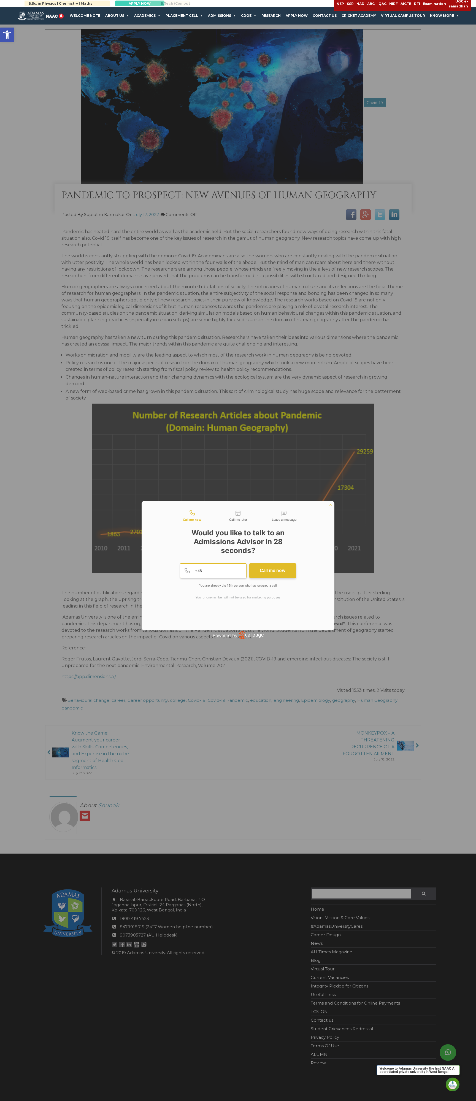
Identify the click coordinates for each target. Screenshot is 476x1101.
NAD (360, 4)
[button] (7, 35)
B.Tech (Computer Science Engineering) (74, 3)
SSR (350, 4)
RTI (417, 4)
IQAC (381, 4)
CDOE (246, 16)
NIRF (393, 4)
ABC (371, 4)
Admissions (219, 16)
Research (271, 16)
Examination (434, 4)
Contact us (325, 16)
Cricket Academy (359, 16)
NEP (340, 4)
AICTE (406, 4)
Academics (145, 16)
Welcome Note (85, 16)
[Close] (330, 504)
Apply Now (297, 16)
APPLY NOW (154, 3)
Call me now (272, 570)
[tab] (192, 516)
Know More (442, 16)
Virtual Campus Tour (403, 16)
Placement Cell (182, 16)
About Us (114, 16)
